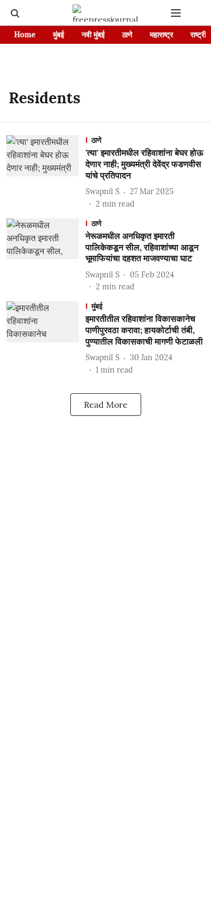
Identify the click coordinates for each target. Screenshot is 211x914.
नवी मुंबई (93, 34)
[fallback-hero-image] (45, 172)
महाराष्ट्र (161, 34)
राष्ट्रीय (200, 34)
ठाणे (127, 34)
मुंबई (58, 34)
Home (25, 34)
